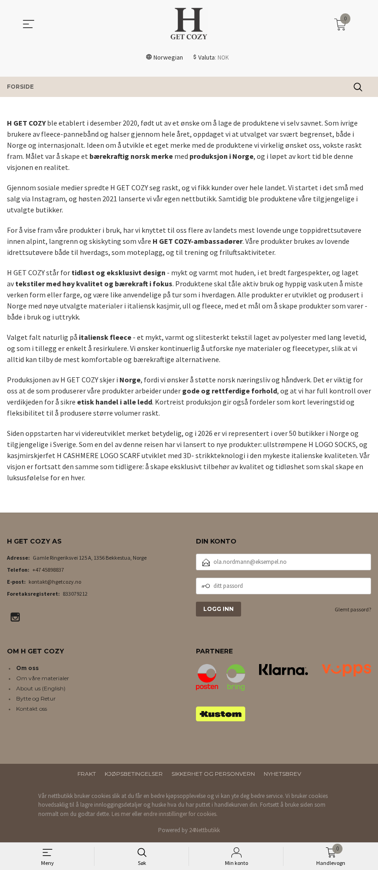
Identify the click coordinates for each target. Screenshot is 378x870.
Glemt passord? (353, 609)
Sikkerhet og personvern (213, 773)
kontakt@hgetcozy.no (55, 581)
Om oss (27, 668)
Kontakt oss (31, 708)
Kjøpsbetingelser (134, 773)
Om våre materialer (42, 678)
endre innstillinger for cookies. (180, 814)
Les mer (121, 814)
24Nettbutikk (204, 830)
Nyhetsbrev (282, 773)
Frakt (86, 773)
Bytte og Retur (36, 698)
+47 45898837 (48, 569)
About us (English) (40, 688)
